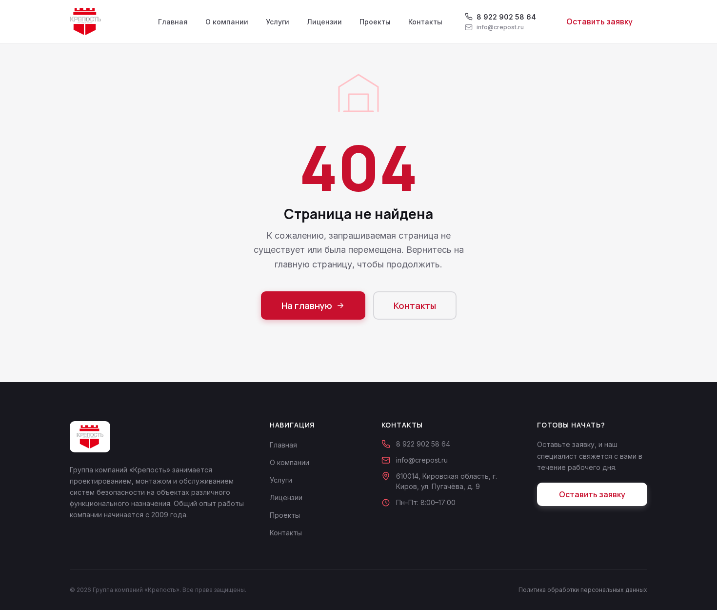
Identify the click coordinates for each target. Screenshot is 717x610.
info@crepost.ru (422, 460)
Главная (173, 22)
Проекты (375, 22)
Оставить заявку (599, 21)
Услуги (277, 22)
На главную (306, 305)
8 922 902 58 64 (423, 444)
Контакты (425, 22)
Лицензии (324, 22)
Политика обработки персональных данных (582, 589)
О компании (226, 22)
